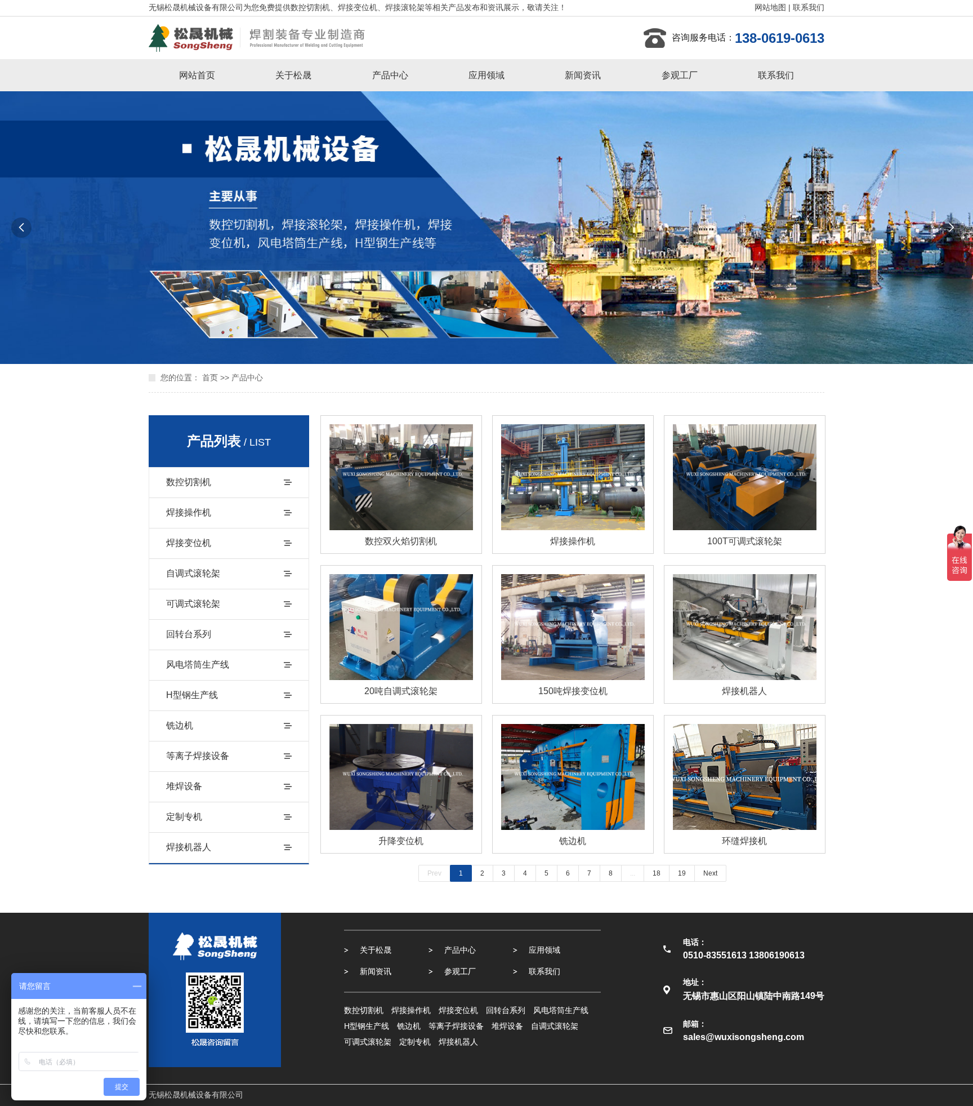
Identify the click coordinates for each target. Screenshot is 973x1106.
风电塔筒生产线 (197, 664)
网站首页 (197, 75)
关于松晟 (293, 75)
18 (656, 873)
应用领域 (486, 75)
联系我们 (808, 7)
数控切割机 (188, 482)
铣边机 (179, 725)
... (632, 873)
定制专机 (184, 816)
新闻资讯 (583, 75)
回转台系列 (188, 634)
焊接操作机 (188, 512)
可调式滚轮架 (193, 603)
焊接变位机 (188, 543)
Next (710, 873)
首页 (210, 377)
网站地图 (770, 7)
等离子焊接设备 (197, 756)
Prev (434, 873)
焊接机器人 (188, 847)
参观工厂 (680, 75)
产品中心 (390, 75)
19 (682, 873)
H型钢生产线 (192, 695)
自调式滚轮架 (193, 573)
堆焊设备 (184, 786)
